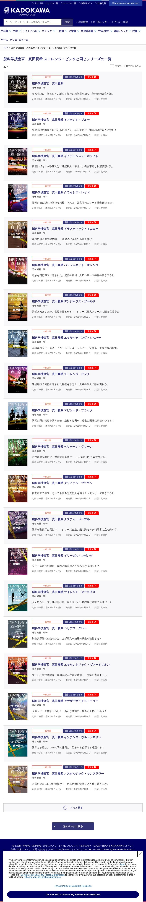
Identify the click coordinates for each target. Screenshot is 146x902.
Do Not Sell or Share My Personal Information (111, 849)
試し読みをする (76, 77)
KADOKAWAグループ (121, 845)
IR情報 (26, 845)
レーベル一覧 (69, 3)
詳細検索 (83, 22)
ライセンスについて (68, 845)
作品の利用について (20, 849)
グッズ (13, 39)
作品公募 (102, 3)
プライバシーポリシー (58, 849)
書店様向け (85, 845)
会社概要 (16, 845)
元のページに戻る (73, 826)
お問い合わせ (39, 849)
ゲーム (4, 39)
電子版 (91, 77)
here (122, 864)
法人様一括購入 (100, 845)
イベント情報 (121, 22)
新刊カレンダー (101, 22)
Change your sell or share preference (43, 877)
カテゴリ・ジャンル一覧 (46, 3)
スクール (23, 39)
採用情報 (36, 845)
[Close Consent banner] (140, 854)
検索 (67, 21)
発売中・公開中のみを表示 (128, 66)
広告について (49, 845)
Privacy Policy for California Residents (73, 886)
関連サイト (87, 3)
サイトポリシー (79, 849)
